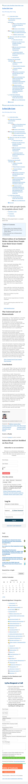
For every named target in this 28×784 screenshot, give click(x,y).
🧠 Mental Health (12, 631)
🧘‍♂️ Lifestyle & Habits (13, 647)
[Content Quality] (14, 733)
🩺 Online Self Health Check (15, 634)
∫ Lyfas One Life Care (17, 39)
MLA (7, 480)
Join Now (9, 525)
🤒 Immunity (11, 627)
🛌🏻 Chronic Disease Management (16, 660)
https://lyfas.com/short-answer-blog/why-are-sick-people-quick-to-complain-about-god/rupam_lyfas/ (13, 493)
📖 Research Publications (14, 638)
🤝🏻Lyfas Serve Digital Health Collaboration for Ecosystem (18, 54)
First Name (5, 460)
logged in (10, 437)
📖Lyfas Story (15, 57)
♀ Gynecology (11, 603)
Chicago (5, 482)
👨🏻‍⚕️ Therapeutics (12, 666)
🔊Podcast (10, 22)
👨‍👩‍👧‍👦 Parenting (11, 673)
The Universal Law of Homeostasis (13, 233)
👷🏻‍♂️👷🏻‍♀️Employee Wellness (14, 664)
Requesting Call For (7, 727)
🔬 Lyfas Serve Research (14, 94)
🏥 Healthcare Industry (13, 625)
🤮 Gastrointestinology (13, 623)
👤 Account (11, 102)
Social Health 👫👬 (12, 609)
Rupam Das (12, 215)
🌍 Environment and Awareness (16, 621)
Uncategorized (11, 611)
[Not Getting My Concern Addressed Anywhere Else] (14, 736)
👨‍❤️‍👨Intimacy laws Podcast (18, 28)
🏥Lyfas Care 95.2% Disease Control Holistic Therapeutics (19, 48)
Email (3, 467)
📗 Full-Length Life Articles (19, 32)
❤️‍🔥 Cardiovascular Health (14, 607)
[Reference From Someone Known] (14, 732)
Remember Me (9, 516)
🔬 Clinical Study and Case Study (16, 615)
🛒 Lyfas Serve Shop (13, 16)
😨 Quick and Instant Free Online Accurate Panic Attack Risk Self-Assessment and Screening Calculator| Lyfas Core (18, 79)
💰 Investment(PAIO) (13, 629)
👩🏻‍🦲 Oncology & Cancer (13, 668)
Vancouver (18, 480)
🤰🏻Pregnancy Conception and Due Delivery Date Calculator (18, 73)
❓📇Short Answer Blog (18, 34)
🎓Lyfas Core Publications (18, 99)
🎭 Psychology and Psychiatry (15, 636)
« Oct (3, 597)
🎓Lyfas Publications (13, 654)
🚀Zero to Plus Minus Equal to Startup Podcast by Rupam (19, 25)
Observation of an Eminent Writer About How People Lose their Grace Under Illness (13, 230)
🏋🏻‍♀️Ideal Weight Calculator (18, 66)
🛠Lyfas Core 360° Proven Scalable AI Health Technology (18, 43)
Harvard (12, 480)
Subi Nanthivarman (9, 308)
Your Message (6, 742)
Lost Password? (17, 525)
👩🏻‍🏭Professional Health (13, 671)
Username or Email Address (11, 504)
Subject (4, 738)
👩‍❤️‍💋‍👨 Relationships (12, 650)
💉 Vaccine (10, 645)
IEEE (9, 482)
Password (7, 510)
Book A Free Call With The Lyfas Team (13, 758)
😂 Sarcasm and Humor (13, 640)
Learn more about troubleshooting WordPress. (12, 778)
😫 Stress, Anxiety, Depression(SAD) (17, 642)
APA (4, 480)
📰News (10, 656)
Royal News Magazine (19, 761)
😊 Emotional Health (13, 619)
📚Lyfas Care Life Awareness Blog (16, 30)
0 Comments (11, 213)
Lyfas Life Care (7, 8)
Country (4, 716)
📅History (10, 652)
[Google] (14, 735)
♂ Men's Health (12, 605)
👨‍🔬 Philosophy (11, 662)
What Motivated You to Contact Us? (12, 730)
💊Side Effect (11, 658)
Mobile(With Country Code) (10, 723)
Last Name (5, 463)
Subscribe (6, 473)
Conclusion (7, 234)
